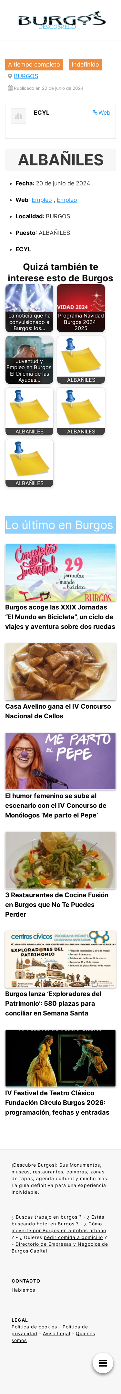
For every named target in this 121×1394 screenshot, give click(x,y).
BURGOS (26, 76)
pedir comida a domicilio (73, 1237)
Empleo (42, 199)
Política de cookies (34, 1326)
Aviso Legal (56, 1333)
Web (104, 112)
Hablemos (23, 1290)
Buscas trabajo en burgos (45, 1217)
